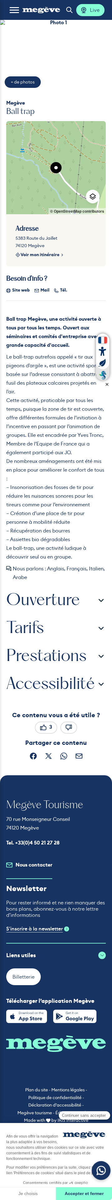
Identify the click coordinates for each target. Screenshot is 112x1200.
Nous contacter (34, 865)
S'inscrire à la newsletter (34, 929)
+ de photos (23, 82)
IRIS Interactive (73, 1120)
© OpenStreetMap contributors (77, 211)
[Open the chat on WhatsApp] (101, 1170)
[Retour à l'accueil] (41, 10)
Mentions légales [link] (68, 1090)
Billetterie (23, 977)
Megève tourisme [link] (34, 1113)
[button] (14, 10)
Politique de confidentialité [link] (55, 1097)
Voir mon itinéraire (40, 255)
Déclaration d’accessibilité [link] (54, 1105)
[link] (26, 1016)
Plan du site (36, 1090)
